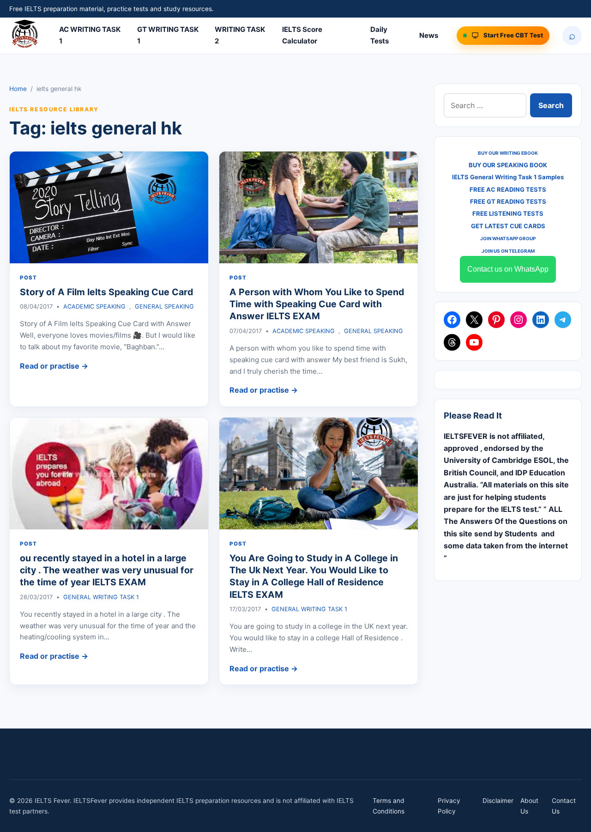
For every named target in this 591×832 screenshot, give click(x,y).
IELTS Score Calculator (302, 35)
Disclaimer (497, 800)
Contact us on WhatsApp (508, 269)
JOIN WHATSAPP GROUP (508, 238)
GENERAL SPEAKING (164, 306)
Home (18, 88)
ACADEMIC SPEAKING (94, 306)
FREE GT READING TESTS (508, 201)
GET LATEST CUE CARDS (508, 226)
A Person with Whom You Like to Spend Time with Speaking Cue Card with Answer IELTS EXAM (316, 304)
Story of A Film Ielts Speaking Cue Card (106, 292)
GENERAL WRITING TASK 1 (101, 597)
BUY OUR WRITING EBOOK (508, 153)
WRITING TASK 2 (240, 35)
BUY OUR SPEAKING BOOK (508, 165)
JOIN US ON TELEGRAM (508, 251)
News (428, 35)
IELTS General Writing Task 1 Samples (508, 177)
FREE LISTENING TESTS (507, 213)
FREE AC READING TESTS (508, 189)
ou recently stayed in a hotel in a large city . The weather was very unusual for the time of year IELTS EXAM (106, 570)
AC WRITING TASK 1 (90, 35)
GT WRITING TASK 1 (168, 35)
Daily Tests (379, 35)
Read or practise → (54, 365)
